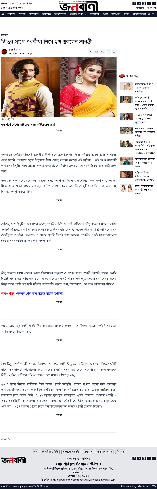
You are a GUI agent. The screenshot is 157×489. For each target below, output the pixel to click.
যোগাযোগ (88, 451)
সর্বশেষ (11, 14)
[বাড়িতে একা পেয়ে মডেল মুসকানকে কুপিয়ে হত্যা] (126, 116)
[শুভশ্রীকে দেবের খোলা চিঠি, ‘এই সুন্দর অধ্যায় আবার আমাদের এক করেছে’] (126, 143)
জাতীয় (22, 14)
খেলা (105, 14)
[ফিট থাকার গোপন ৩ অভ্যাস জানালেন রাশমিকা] (126, 86)
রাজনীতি (33, 14)
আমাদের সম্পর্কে (104, 451)
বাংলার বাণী (76, 14)
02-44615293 (81, 476)
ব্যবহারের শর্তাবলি (71, 451)
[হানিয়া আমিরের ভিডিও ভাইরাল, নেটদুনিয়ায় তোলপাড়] (126, 174)
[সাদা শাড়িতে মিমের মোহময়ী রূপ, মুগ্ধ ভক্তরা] (126, 188)
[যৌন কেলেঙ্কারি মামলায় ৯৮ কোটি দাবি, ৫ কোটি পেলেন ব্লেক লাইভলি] (126, 99)
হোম (35, 451)
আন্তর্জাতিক (60, 14)
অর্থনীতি (46, 14)
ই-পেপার (152, 8)
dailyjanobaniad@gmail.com (100, 479)
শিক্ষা (126, 14)
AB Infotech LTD (146, 486)
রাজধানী (115, 14)
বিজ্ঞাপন (120, 451)
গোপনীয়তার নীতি (50, 451)
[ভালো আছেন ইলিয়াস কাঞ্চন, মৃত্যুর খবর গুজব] (126, 161)
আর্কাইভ (140, 8)
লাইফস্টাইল (139, 14)
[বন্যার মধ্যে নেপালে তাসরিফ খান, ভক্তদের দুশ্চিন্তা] (126, 130)
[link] (4, 35)
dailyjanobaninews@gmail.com (67, 479)
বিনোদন (94, 14)
